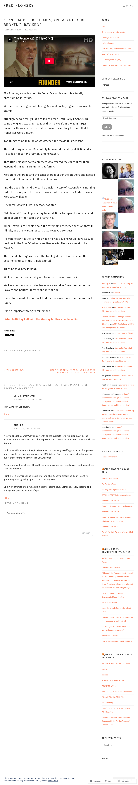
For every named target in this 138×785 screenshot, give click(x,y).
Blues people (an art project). (113, 32)
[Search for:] (116, 745)
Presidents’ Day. (14, 370)
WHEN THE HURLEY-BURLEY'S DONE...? (117, 664)
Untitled (105, 669)
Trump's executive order (111, 567)
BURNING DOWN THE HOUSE (113, 680)
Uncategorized (32, 351)
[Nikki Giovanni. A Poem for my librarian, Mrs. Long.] (110, 171)
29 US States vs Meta (110, 602)
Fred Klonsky (19, 5)
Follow (107, 127)
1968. (104, 26)
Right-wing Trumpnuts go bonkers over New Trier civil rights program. (72, 371)
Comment (86, 533)
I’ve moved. (117, 293)
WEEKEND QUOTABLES (110, 501)
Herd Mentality (107, 703)
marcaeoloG (106, 308)
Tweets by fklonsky (109, 457)
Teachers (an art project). (111, 60)
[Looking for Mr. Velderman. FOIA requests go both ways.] (110, 221)
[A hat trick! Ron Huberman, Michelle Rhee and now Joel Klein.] (110, 204)
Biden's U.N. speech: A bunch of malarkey (117, 506)
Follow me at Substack (111, 478)
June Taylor (106, 284)
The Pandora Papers (110, 484)
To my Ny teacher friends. (124, 333)
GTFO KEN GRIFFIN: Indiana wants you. (117, 495)
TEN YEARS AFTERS (109, 686)
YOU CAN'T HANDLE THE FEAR (113, 697)
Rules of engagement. (110, 54)
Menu (129, 5)
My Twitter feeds (112, 451)
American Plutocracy (110, 636)
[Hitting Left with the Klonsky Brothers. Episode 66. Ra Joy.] (110, 257)
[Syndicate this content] (103, 469)
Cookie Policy (53, 781)
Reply (6, 414)
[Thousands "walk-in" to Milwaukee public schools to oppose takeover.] (126, 239)
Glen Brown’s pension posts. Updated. (116, 49)
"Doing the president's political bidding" (117, 641)
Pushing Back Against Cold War (114, 490)
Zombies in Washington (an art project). (117, 65)
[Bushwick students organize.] (126, 206)
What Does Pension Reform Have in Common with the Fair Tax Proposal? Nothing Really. (116, 721)
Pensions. (19, 351)
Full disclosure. (108, 43)
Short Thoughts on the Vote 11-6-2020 (117, 692)
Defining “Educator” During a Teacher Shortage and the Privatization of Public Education (117, 320)
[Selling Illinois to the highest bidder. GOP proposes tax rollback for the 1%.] (126, 171)
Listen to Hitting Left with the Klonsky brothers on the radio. (41, 319)
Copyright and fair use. (110, 38)
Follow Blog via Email (115, 98)
